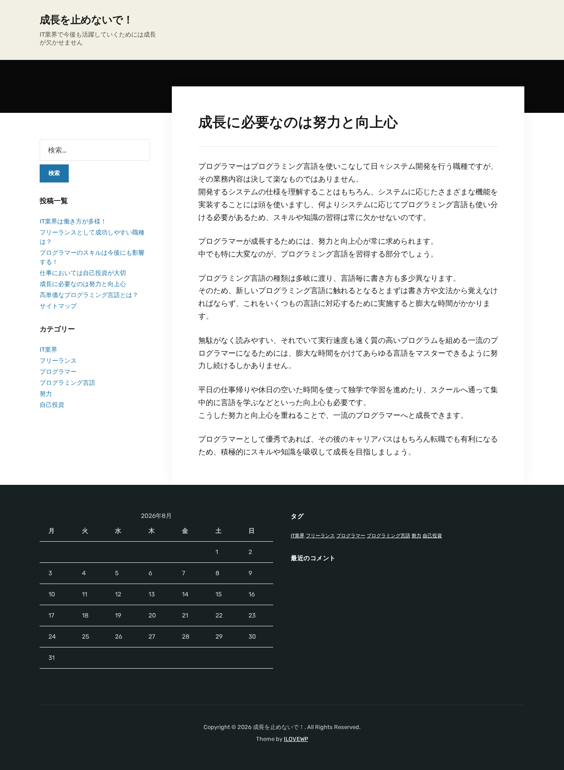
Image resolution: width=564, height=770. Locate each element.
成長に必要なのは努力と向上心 (83, 284)
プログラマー (58, 372)
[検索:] (95, 150)
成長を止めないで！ (86, 20)
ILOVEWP (296, 739)
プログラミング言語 (67, 383)
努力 (46, 394)
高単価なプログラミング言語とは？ (89, 295)
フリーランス (58, 361)
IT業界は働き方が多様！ (73, 221)
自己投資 (52, 405)
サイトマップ (58, 306)
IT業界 (48, 349)
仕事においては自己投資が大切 (83, 273)
